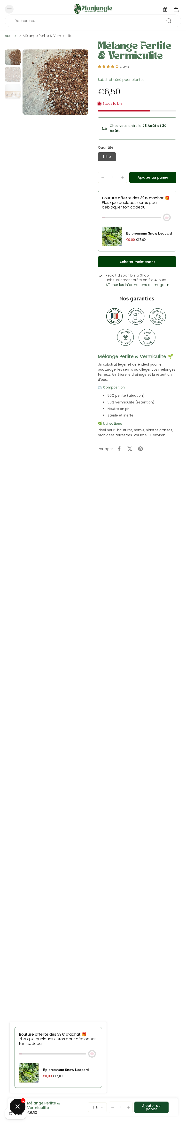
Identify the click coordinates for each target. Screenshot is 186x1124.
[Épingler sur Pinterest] (140, 449)
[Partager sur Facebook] (119, 449)
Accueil (11, 35)
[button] (152, 177)
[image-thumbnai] (13, 57)
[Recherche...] (168, 20)
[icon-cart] (175, 9)
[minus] (103, 177)
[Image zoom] (55, 82)
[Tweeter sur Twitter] (129, 449)
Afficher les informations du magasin (137, 285)
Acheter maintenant (137, 261)
